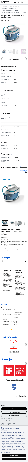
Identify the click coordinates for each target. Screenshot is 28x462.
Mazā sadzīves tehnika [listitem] (8, 8)
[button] (5, 223)
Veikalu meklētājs (15, 412)
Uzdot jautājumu (15, 415)
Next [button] (25, 261)
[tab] (14, 121)
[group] (14, 34)
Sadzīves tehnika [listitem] (14, 6)
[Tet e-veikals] (5, 2)
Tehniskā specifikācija (8, 67)
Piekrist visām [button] (14, 455)
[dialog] (14, 444)
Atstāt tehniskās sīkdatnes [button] (14, 459)
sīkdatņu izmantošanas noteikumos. (9, 451)
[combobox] (26, 427)
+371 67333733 (10, 418)
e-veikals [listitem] (4, 6)
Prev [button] (2, 261)
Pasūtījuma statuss (15, 408)
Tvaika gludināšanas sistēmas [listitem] (10, 10)
